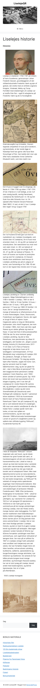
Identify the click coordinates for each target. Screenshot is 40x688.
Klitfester (6, 662)
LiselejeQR (20, 3)
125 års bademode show (12, 649)
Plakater (6, 666)
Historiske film (8, 643)
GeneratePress (31, 685)
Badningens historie (10, 669)
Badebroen (7, 656)
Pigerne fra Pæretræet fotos (14, 659)
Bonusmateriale (9, 676)
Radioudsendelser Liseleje (13, 646)
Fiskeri (5, 672)
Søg (4, 621)
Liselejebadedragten (11, 653)
